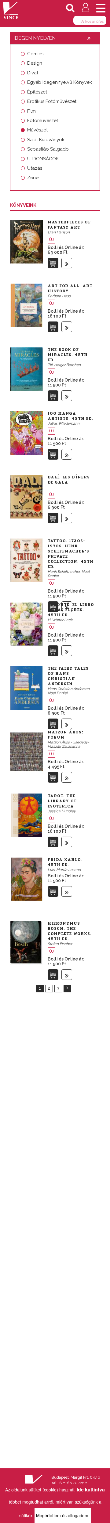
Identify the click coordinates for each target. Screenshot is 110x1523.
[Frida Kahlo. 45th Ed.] (26, 878)
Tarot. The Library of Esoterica (62, 801)
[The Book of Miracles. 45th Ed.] (26, 368)
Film (31, 111)
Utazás (34, 168)
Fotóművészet (42, 120)
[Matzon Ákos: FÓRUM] (26, 751)
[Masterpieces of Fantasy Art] (26, 241)
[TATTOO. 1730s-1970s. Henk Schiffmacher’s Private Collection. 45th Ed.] (26, 560)
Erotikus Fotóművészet (51, 101)
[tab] (55, 38)
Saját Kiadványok (45, 139)
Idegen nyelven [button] (34, 38)
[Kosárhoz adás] (53, 263)
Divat (32, 73)
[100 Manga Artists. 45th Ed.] (26, 432)
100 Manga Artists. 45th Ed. (71, 416)
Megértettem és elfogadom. (63, 1515)
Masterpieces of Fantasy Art (69, 224)
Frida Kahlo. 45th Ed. (65, 862)
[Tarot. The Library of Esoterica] (26, 815)
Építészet (37, 92)
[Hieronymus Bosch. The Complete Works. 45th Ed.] (26, 942)
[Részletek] (66, 263)
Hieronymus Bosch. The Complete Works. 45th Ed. (70, 931)
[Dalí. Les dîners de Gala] (26, 496)
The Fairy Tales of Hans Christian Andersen (68, 676)
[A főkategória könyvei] (89, 38)
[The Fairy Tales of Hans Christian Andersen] (26, 687)
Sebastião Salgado (48, 149)
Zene (32, 177)
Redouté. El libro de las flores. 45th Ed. (71, 610)
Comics (35, 53)
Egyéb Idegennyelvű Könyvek (59, 82)
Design (34, 63)
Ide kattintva (91, 1489)
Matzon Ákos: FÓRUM (65, 734)
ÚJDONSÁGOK (43, 158)
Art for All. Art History (70, 288)
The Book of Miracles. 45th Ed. (68, 355)
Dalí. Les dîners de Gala (69, 479)
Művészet (37, 130)
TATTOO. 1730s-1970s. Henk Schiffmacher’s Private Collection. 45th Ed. (71, 554)
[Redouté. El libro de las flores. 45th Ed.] (26, 623)
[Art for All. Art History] (26, 305)
